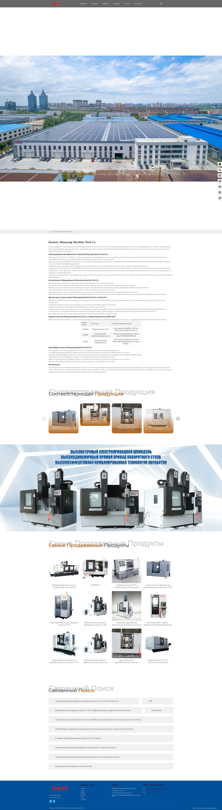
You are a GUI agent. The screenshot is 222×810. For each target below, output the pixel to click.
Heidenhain (157, 710)
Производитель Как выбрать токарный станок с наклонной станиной (87, 701)
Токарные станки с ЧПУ (118, 790)
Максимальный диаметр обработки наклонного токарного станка (85, 748)
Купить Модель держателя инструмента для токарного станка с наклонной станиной (94, 729)
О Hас (82, 797)
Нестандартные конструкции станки (122, 793)
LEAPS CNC (61, 300)
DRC (151, 701)
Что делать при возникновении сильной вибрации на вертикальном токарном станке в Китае (98, 720)
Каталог (83, 790)
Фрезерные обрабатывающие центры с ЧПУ (124, 788)
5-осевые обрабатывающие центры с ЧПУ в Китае (78, 738)
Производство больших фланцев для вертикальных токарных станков (87, 757)
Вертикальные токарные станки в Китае (73, 766)
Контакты (83, 799)
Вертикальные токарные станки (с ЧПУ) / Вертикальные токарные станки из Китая (93, 710)
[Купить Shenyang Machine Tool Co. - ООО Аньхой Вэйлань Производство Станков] (56, 3)
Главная (52, 231)
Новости (83, 795)
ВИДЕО (83, 793)
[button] (178, 419)
